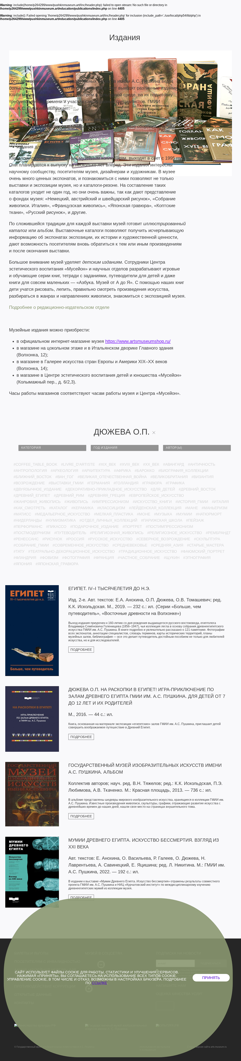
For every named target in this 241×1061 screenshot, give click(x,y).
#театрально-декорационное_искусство (71, 551)
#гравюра (152, 483)
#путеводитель (70, 533)
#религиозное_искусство (174, 533)
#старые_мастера (205, 545)
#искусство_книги (152, 502)
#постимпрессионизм (169, 526)
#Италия (220, 502)
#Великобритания (169, 477)
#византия (202, 477)
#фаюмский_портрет (203, 551)
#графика (175, 483)
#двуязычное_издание (38, 489)
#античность (201, 464)
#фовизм (49, 558)
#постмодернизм (32, 533)
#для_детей (163, 489)
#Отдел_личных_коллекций (108, 520)
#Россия (75, 539)
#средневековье (129, 545)
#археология (64, 470)
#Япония (23, 564)
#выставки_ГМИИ (66, 483)
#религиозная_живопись (116, 533)
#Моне (143, 514)
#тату (19, 551)
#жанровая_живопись (37, 502)
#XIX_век (107, 464)
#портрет (132, 526)
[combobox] (52, 448)
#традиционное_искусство (148, 551)
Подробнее (81, 649)
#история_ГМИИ (191, 502)
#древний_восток (197, 489)
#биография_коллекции (183, 470)
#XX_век (151, 464)
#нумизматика (61, 520)
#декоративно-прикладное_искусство (106, 489)
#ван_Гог (64, 477)
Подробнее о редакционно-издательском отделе (59, 307)
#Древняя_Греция (106, 495)
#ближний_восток (33, 477)
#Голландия (126, 483)
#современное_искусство (81, 545)
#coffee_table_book (35, 464)
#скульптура (207, 539)
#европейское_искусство (156, 495)
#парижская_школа (161, 520)
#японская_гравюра (57, 564)
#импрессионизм (110, 502)
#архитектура (96, 470)
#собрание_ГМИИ (31, 545)
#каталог (58, 508)
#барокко (145, 470)
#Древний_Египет (32, 495)
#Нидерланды (28, 520)
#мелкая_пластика (113, 514)
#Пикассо (56, 526)
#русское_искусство (110, 539)
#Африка (122, 470)
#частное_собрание (139, 558)
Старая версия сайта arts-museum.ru (207, 1047)
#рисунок (52, 539)
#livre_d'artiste (78, 464)
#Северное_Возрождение (163, 539)
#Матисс (22, 514)
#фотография (76, 558)
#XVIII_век (129, 464)
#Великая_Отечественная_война (112, 477)
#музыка (163, 514)
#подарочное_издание (94, 526)
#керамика (82, 508)
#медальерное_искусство (62, 514)
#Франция (104, 558)
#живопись (76, 502)
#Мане (191, 508)
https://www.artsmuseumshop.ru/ (138, 341)
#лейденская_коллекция (155, 508)
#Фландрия (25, 558)
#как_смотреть (29, 508)
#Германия (98, 483)
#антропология (30, 470)
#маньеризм (214, 508)
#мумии (184, 514)
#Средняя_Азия (167, 545)
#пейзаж (195, 520)
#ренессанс (26, 539)
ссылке (99, 983)
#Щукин (171, 558)
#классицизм (111, 508)
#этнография (196, 558)
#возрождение (29, 483)
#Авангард (173, 464)
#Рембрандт (218, 533)
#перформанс (28, 526)
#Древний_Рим (69, 495)
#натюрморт (209, 514)
